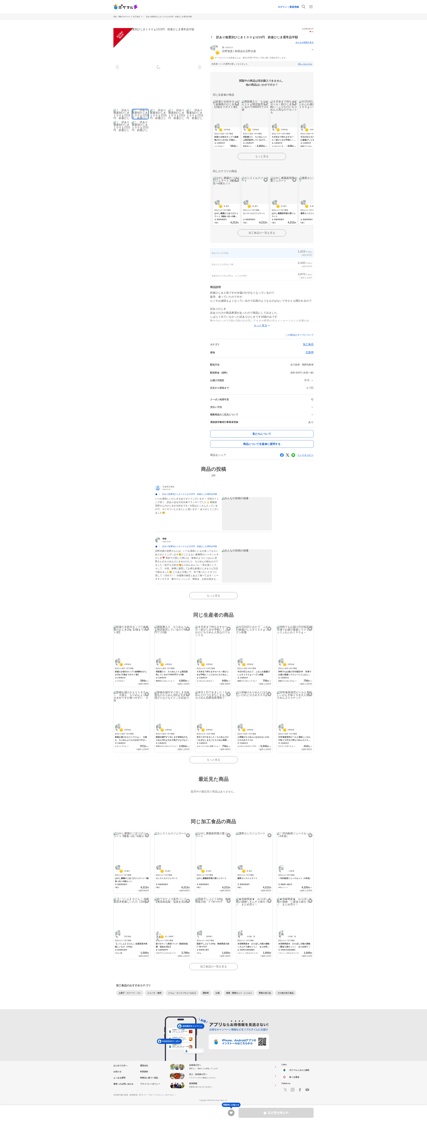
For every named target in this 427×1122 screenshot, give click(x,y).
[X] (285, 1089)
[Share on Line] (293, 455)
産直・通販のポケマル (121, 17)
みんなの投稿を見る (305, 42)
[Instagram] (292, 1089)
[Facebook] (300, 1089)
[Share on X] (287, 455)
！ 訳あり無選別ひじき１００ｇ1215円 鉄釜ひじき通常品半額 (167, 17)
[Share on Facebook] (282, 455)
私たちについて (262, 433)
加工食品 (136, 17)
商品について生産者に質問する (262, 444)
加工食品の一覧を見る (262, 232)
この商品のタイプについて (300, 335)
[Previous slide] (117, 67)
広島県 (310, 352)
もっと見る (262, 156)
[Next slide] (199, 67)
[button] (262, 49)
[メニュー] (311, 6)
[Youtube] (307, 1089)
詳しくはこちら (305, 64)
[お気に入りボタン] (237, 103)
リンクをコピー (305, 455)
